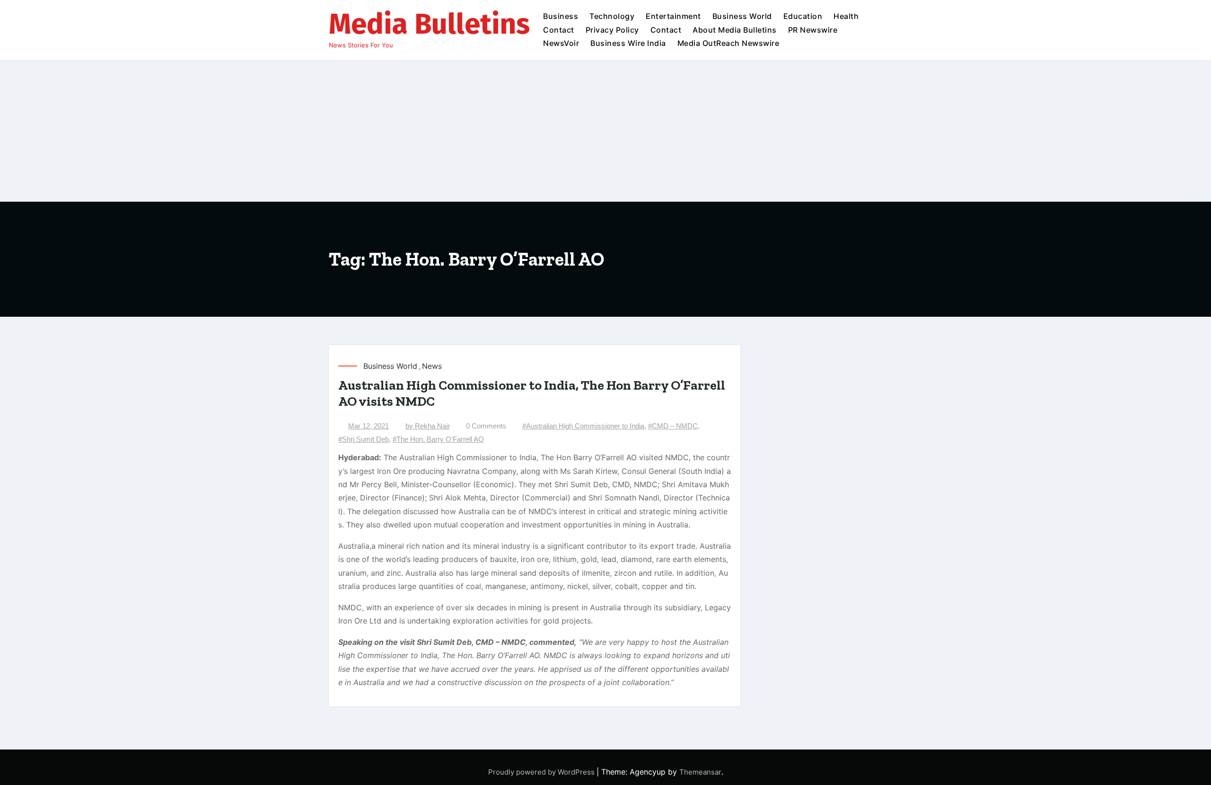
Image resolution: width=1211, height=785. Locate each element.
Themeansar (700, 771)
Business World (742, 16)
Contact (558, 30)
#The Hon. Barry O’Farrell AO (438, 439)
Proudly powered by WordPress (542, 771)
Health (846, 16)
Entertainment (673, 16)
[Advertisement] (605, 130)
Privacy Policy (612, 30)
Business (560, 16)
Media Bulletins (429, 24)
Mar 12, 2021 (368, 426)
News (432, 366)
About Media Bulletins (735, 30)
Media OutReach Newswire (728, 43)
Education (803, 16)
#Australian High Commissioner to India (583, 426)
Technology (611, 16)
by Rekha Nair (427, 426)
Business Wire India (628, 43)
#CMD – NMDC (673, 426)
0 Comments (486, 426)
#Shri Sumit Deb (363, 439)
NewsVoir (561, 43)
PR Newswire (813, 30)
